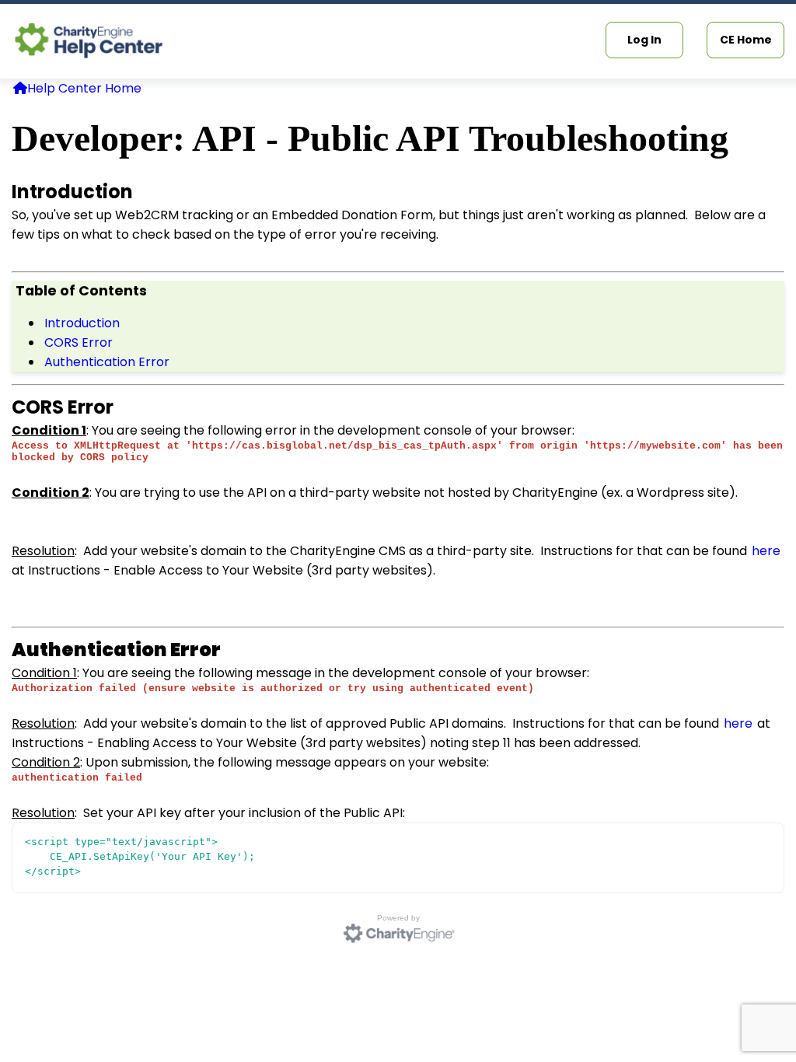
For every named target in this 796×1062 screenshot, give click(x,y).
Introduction (82, 323)
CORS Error (78, 342)
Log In (644, 39)
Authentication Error (106, 362)
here (766, 551)
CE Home (746, 39)
